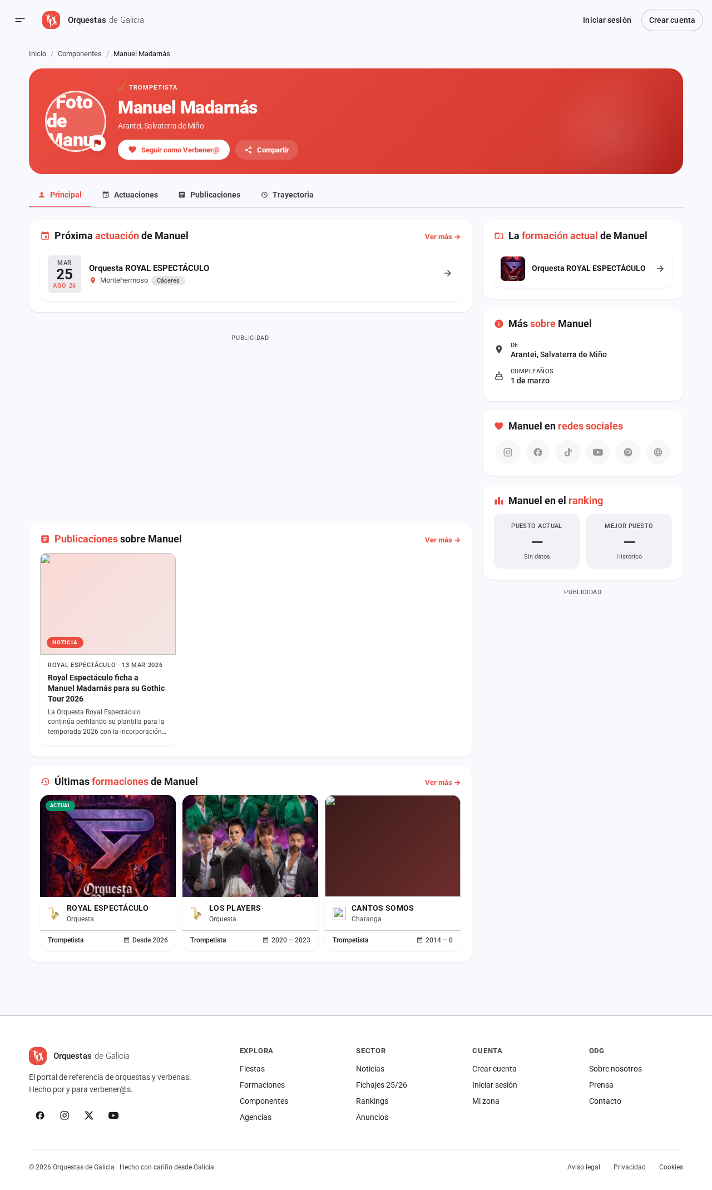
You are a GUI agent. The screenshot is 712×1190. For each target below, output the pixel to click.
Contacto (605, 1101)
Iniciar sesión (607, 20)
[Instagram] (64, 1115)
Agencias (255, 1117)
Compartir (273, 150)
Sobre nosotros (615, 1068)
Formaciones (262, 1084)
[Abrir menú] (20, 20)
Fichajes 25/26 (381, 1084)
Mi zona (486, 1101)
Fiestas (252, 1068)
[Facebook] (40, 1115)
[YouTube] (113, 1115)
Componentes (80, 53)
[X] (89, 1115)
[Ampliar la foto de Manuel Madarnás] (76, 121)
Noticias (370, 1068)
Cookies (671, 1167)
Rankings (372, 1101)
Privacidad (630, 1167)
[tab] (60, 195)
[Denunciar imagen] (97, 143)
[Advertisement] (250, 423)
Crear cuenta (672, 20)
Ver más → (443, 236)
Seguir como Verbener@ (180, 150)
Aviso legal (583, 1167)
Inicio (37, 53)
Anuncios (372, 1117)
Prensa (601, 1084)
